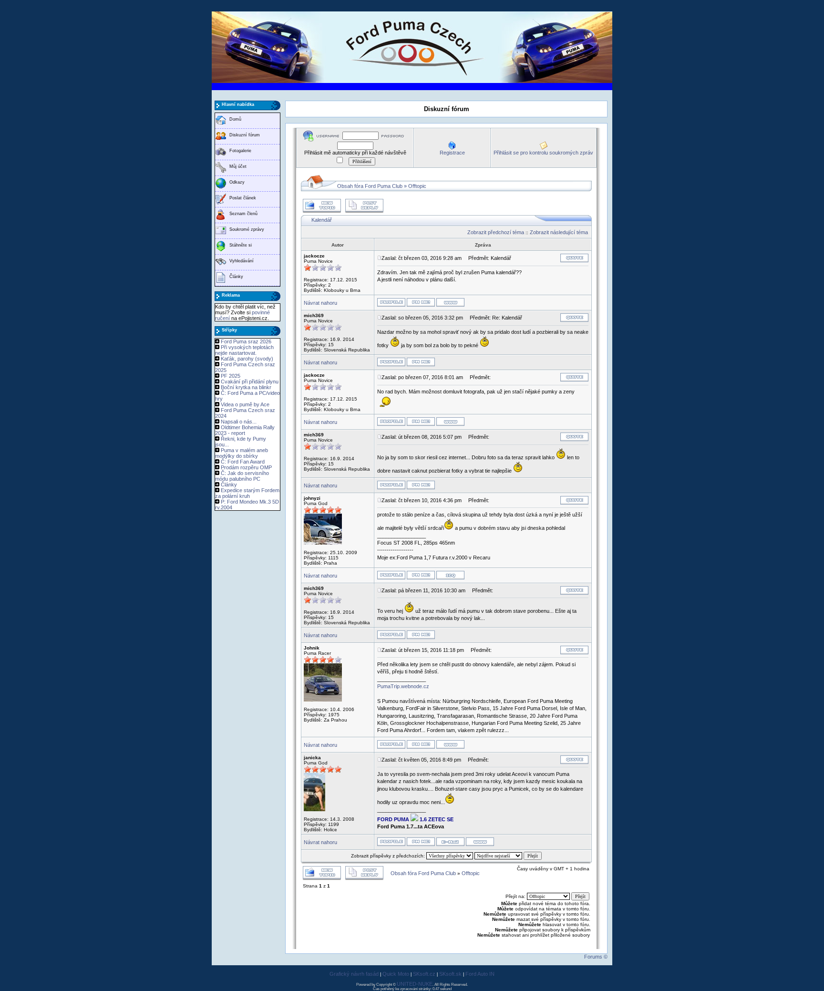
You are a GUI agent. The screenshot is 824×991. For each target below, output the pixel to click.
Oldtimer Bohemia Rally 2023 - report (245, 430)
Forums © (596, 957)
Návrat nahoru (320, 303)
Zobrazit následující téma (559, 232)
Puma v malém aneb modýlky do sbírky (241, 453)
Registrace (452, 152)
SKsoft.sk (450, 974)
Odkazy (237, 182)
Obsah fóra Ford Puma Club (369, 186)
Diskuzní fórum (244, 135)
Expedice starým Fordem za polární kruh (247, 493)
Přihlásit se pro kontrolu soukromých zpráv (543, 152)
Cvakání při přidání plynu (249, 381)
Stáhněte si (240, 245)
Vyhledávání (241, 260)
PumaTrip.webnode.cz (403, 686)
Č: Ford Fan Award (243, 462)
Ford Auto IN (479, 974)
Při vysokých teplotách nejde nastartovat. (244, 350)
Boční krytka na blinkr (246, 387)
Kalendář (321, 220)
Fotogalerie (240, 150)
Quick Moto (395, 974)
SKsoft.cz (424, 974)
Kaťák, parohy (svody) (247, 358)
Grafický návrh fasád (354, 974)
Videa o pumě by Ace (245, 404)
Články (236, 276)
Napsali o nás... (239, 421)
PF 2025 (230, 376)
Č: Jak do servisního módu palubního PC (242, 476)
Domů (235, 119)
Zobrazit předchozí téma (495, 232)
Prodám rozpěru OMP (246, 467)
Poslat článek (242, 198)
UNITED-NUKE (415, 984)
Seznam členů (243, 213)
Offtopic (417, 186)
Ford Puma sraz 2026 (246, 341)
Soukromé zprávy (246, 229)
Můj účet (238, 166)
